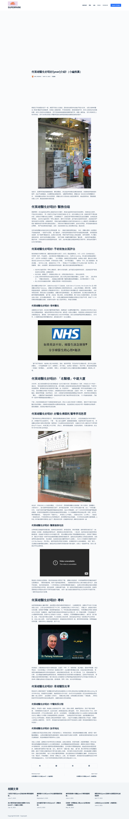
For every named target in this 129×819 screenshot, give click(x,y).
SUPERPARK (14, 7)
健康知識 (84, 5)
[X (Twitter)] (56, 766)
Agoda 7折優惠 (116, 5)
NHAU (99, 5)
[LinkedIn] (89, 766)
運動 (90, 5)
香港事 (53, 76)
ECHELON (105, 5)
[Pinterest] (73, 766)
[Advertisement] (64, 37)
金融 (94, 5)
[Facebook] (40, 766)
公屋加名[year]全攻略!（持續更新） (106, 803)
